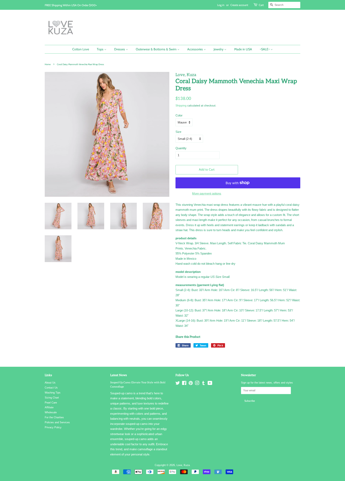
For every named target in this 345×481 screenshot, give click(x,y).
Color (178, 115)
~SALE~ (265, 49)
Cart (261, 5)
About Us (50, 382)
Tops (100, 49)
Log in (220, 5)
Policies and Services (57, 422)
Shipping (180, 105)
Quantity (180, 148)
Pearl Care (51, 402)
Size (178, 131)
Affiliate (49, 407)
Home (48, 64)
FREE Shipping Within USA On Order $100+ (71, 5)
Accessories (195, 49)
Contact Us (51, 387)
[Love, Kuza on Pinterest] (190, 383)
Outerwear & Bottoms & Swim (156, 49)
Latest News (118, 375)
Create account (239, 5)
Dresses (120, 49)
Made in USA (243, 49)
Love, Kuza (183, 465)
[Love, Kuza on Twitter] (177, 383)
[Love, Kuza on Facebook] (184, 383)
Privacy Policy (53, 427)
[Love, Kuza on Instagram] (197, 383)
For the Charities (54, 417)
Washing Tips (52, 392)
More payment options (206, 193)
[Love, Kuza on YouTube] (210, 383)
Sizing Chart (52, 397)
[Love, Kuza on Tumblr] (203, 383)
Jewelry (219, 49)
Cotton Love (80, 49)
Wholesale (51, 412)
